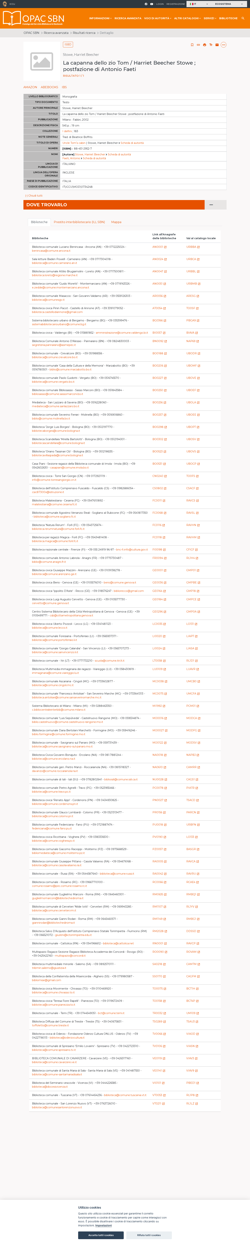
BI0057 (159, 332)
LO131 (191, 624)
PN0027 (159, 800)
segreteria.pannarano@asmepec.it (54, 345)
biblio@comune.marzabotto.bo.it (71, 369)
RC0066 (159, 882)
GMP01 (192, 570)
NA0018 (159, 755)
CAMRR (193, 767)
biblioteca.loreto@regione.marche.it (55, 275)
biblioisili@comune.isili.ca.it (121, 779)
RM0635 (159, 894)
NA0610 (159, 767)
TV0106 (159, 1046)
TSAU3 (192, 1021)
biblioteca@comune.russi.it (117, 873)
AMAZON (30, 87)
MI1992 (158, 706)
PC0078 (159, 787)
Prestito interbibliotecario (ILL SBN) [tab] (79, 222)
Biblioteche (228, 18)
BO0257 (159, 414)
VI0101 (158, 1083)
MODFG (193, 730)
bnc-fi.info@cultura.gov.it (132, 549)
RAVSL (192, 512)
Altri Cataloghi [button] (186, 18)
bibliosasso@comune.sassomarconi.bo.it (57, 394)
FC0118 (158, 537)
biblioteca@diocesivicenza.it (50, 1086)
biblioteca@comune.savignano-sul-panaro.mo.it (62, 746)
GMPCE (193, 599)
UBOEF (193, 390)
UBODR (193, 353)
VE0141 (158, 1070)
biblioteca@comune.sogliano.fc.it (55, 516)
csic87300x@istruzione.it (48, 492)
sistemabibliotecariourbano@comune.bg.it (59, 324)
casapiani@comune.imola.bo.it (69, 467)
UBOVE (193, 378)
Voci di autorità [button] (156, 18)
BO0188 (159, 353)
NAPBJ (192, 755)
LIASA (192, 648)
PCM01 (192, 706)
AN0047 (159, 271)
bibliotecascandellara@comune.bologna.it (58, 443)
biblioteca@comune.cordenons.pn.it (55, 804)
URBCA (193, 259)
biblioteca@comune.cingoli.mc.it (53, 685)
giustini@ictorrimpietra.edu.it (73, 935)
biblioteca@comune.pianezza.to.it (53, 1004)
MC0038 (159, 681)
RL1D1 (192, 660)
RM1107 (159, 906)
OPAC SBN (31, 33)
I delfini (67, 131)
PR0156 (159, 812)
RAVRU (192, 873)
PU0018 (159, 824)
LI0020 (159, 636)
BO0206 (159, 365)
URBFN (193, 824)
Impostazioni (103, 1225)
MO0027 (160, 730)
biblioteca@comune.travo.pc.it (51, 791)
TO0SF (192, 308)
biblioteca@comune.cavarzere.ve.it (54, 1062)
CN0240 (159, 476)
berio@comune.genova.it (120, 582)
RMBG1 (193, 919)
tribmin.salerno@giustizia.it (49, 968)
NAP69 (192, 341)
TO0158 (159, 1001)
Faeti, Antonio (71, 158)
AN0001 (159, 247)
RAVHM (193, 537)
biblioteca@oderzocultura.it (67, 1037)
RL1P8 (192, 1095)
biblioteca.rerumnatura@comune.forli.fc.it (58, 529)
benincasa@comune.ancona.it (51, 250)
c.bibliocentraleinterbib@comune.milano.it (58, 709)
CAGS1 (192, 779)
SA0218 (159, 964)
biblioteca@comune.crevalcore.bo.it (55, 357)
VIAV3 (192, 1058)
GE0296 (159, 611)
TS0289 (159, 1021)
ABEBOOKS (49, 87)
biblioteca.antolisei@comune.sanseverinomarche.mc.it (66, 697)
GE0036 (159, 582)
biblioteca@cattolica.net (118, 943)
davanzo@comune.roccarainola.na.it (55, 771)
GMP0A (193, 611)
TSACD (192, 800)
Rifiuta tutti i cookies (149, 1235)
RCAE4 (192, 882)
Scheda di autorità (132, 143)
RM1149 (159, 919)
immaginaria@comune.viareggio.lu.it (55, 673)
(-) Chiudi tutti (33, 195)
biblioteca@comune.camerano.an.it (54, 263)
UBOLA (193, 402)
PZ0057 (159, 849)
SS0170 (159, 976)
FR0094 (159, 558)
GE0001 (159, 570)
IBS (64, 87)
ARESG (192, 296)
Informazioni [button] (99, 18)
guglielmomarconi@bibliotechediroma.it (57, 898)
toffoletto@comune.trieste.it (50, 1025)
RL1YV (192, 906)
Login (160, 4)
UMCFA (193, 693)
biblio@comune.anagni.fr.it (49, 561)
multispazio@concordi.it (70, 955)
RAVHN (193, 525)
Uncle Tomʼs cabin (73, 143)
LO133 (192, 837)
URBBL (193, 271)
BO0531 (159, 463)
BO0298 (159, 427)
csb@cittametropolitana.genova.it (71, 615)
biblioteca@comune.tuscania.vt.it (125, 1095)
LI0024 (158, 648)
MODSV (193, 742)
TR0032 (159, 1013)
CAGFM (193, 976)
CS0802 (159, 488)
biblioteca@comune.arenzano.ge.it (54, 574)
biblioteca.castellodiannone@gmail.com (57, 312)
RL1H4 (192, 558)
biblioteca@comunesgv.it (48, 299)
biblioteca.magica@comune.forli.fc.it (55, 541)
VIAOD (192, 1033)
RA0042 (159, 873)
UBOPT (192, 427)
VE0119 (158, 1058)
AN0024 (159, 259)
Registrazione (176, 4)
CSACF (192, 488)
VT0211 (158, 1103)
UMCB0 (193, 681)
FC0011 (158, 500)
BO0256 (159, 402)
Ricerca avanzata (128, 18)
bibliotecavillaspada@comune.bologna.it (57, 455)
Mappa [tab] (116, 222)
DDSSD (193, 931)
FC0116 (158, 525)
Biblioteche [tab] (39, 222)
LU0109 (159, 669)
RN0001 (159, 943)
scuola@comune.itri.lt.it (109, 660)
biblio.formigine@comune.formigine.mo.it (58, 734)
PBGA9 (192, 320)
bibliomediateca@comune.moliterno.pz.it (58, 853)
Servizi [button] (209, 18)
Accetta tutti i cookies (101, 1235)
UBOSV (193, 439)
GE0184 (159, 599)
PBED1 (192, 1083)
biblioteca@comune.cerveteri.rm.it (54, 910)
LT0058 (159, 660)
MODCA (193, 718)
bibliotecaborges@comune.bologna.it (56, 430)
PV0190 (159, 837)
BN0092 (159, 341)
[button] (199, 4)
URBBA (193, 247)
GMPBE (193, 582)
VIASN (192, 1046)
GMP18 (192, 591)
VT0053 (159, 1095)
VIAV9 (192, 1070)
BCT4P (192, 1001)
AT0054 (159, 308)
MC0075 (159, 693)
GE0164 (159, 591)
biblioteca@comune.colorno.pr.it (52, 816)
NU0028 (159, 779)
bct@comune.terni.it (111, 1013)
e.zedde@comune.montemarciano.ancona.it (60, 287)
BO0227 (159, 378)
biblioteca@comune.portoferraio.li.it (54, 640)
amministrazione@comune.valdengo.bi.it (122, 332)
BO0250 (159, 390)
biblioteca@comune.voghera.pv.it (53, 840)
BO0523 (159, 451)
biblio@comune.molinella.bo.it (51, 418)
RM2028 (159, 931)
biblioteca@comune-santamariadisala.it (57, 1074)
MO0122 (159, 742)
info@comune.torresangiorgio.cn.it (54, 479)
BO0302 (159, 439)
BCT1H (192, 988)
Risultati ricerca (84, 33)
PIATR (192, 787)
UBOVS (193, 451)
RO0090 (159, 951)
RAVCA (192, 861)
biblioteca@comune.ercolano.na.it (53, 758)
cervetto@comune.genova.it (50, 603)
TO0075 (159, 988)
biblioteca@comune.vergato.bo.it (53, 381)
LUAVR (192, 669)
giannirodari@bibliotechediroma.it (53, 922)
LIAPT (192, 636)
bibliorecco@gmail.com (129, 591)
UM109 (192, 1013)
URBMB (193, 283)
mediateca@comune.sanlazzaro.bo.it (55, 406)
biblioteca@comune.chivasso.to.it (53, 992)
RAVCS (192, 500)
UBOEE (193, 414)
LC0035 (159, 624)
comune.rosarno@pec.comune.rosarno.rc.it (59, 886)
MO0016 (159, 718)
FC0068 (159, 512)
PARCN (193, 812)
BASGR (192, 849)
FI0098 (159, 549)
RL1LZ (192, 1103)
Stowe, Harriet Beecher (90, 154)
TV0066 (159, 1033)
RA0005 (159, 861)
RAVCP (192, 943)
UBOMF (193, 365)
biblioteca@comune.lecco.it (49, 627)
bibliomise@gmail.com (46, 980)
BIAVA (192, 332)
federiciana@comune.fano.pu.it (52, 828)
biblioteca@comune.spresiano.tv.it (54, 1050)
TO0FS (192, 476)
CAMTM (193, 964)
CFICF (192, 549)
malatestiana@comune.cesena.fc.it (54, 504)
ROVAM (193, 951)
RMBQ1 (193, 894)
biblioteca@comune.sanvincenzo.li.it (55, 652)
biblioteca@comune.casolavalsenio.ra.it (56, 865)
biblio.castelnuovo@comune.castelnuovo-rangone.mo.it (67, 722)
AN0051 (159, 283)
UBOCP (193, 463)
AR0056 (159, 296)
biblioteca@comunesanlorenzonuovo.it (57, 1107)
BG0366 (159, 320)
